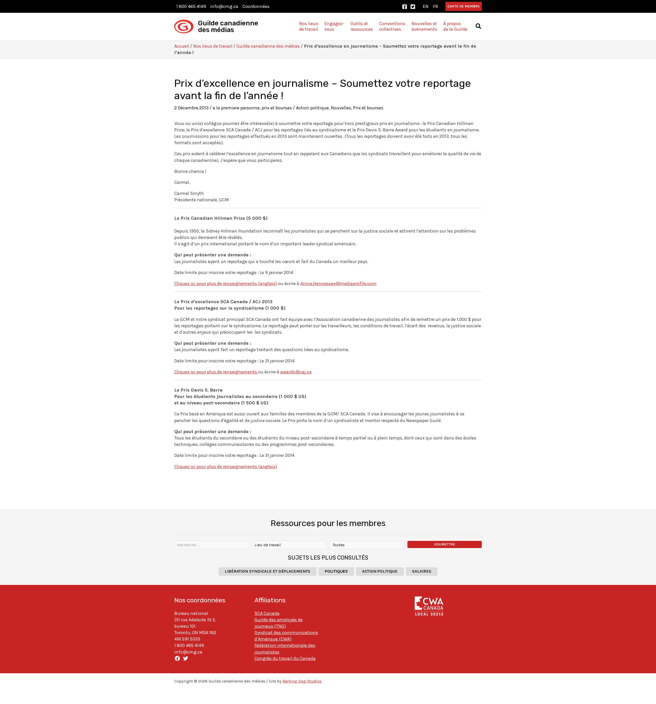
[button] (463, 6)
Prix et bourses (368, 108)
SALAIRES (421, 571)
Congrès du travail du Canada (285, 658)
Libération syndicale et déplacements (267, 571)
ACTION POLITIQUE (379, 571)
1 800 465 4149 (191, 6)
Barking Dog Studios (302, 681)
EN (425, 6)
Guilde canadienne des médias (228, 26)
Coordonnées (256, 6)
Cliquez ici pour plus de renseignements (216, 372)
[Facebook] (404, 6)
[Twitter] (412, 6)
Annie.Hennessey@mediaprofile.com (338, 283)
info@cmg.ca (224, 6)
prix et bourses (277, 108)
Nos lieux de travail (212, 46)
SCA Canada (267, 613)
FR (435, 6)
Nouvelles (341, 108)
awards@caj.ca (296, 372)
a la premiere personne (236, 108)
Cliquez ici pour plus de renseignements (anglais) (225, 283)
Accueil (181, 46)
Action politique (312, 108)
